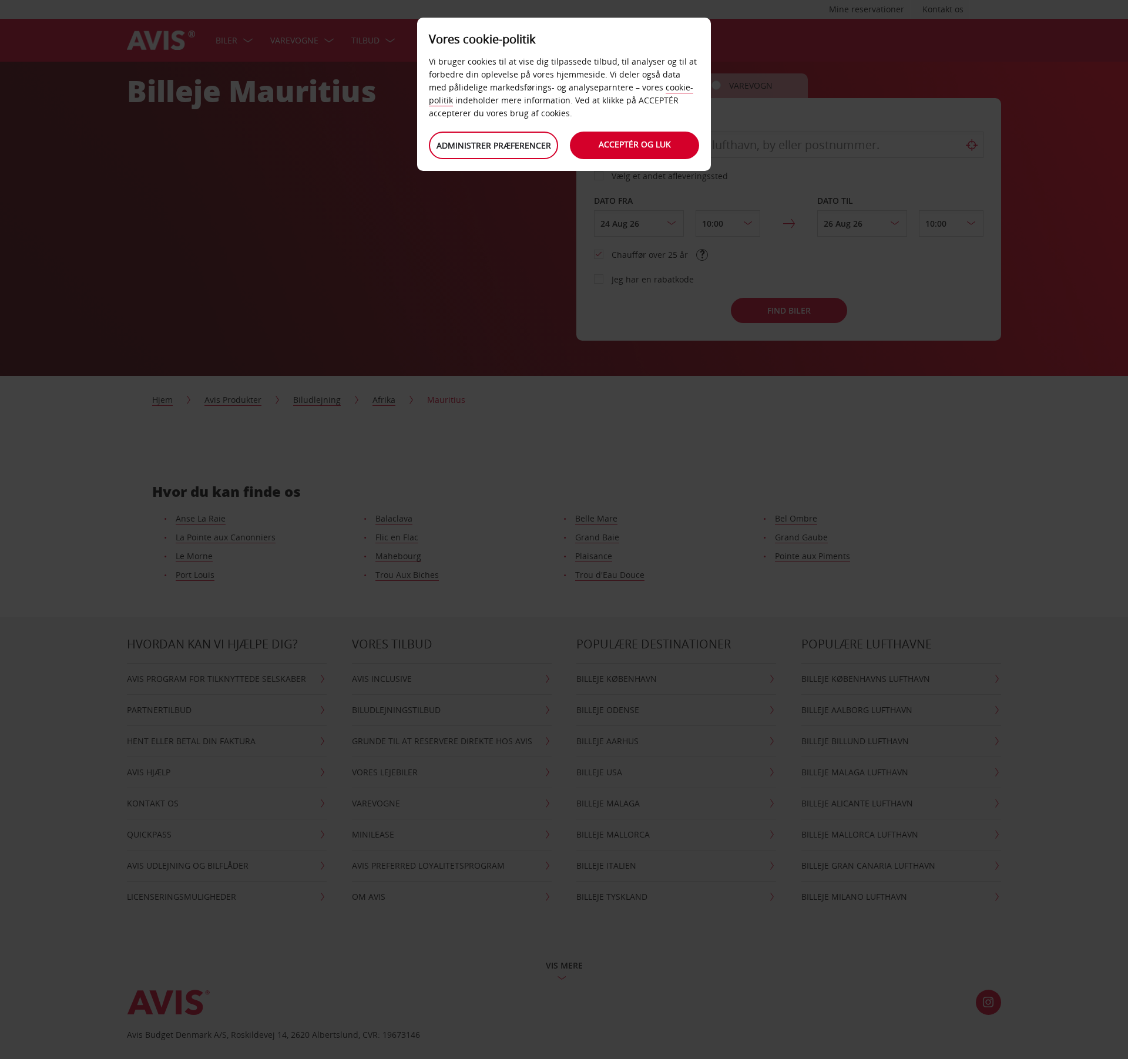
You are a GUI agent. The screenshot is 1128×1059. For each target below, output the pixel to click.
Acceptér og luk (635, 144)
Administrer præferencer (494, 145)
